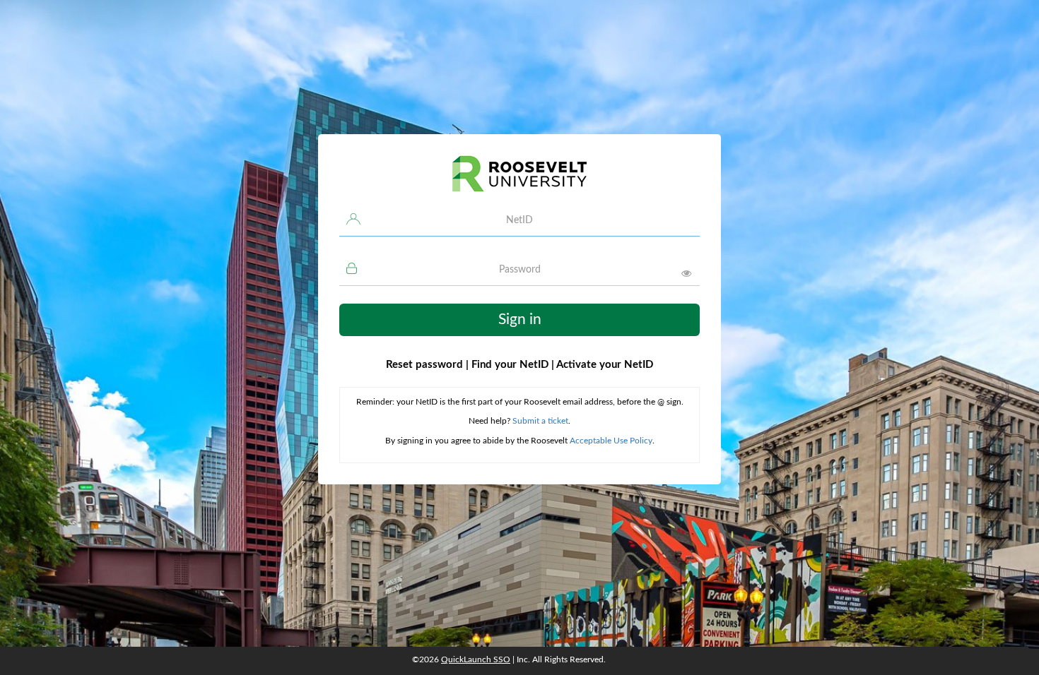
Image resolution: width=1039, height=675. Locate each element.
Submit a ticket (540, 421)
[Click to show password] (686, 273)
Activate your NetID (602, 364)
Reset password (427, 364)
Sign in (519, 319)
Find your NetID (509, 364)
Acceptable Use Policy (611, 440)
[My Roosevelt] (519, 180)
